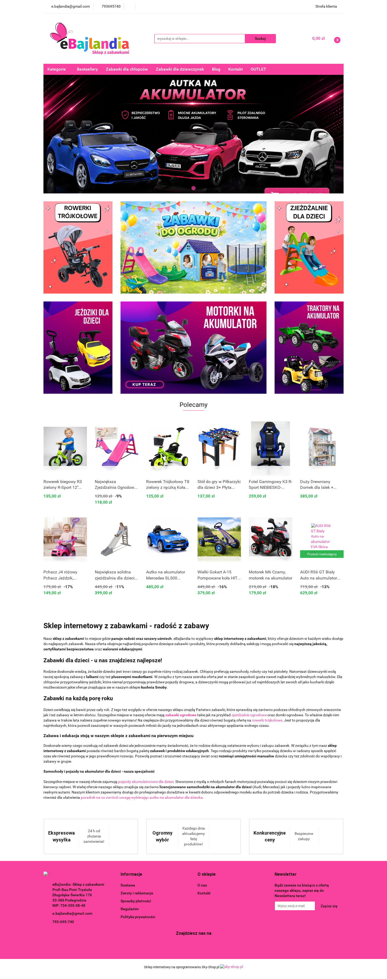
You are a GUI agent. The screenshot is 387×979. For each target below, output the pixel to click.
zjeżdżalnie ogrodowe (249, 715)
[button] (131, 874)
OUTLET (258, 69)
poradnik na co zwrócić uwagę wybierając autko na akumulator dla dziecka (142, 797)
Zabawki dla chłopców (127, 69)
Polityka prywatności (138, 917)
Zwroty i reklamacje (137, 893)
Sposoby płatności (136, 901)
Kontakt (235, 69)
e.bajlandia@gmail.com (72, 913)
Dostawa (128, 885)
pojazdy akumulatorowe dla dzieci (145, 782)
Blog (216, 69)
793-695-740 (63, 922)
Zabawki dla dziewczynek (180, 69)
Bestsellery (87, 69)
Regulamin (130, 909)
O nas (202, 885)
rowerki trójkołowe (267, 720)
